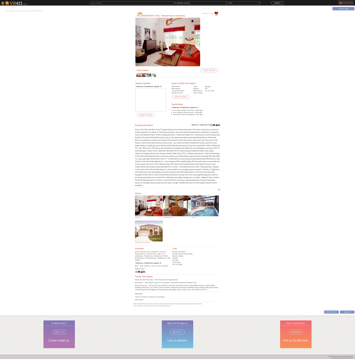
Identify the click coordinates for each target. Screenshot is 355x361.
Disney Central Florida (24, 11)
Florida (17, 11)
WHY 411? (177, 332)
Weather (175, 258)
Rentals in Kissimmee (179, 252)
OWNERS (296, 332)
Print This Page (177, 264)
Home (7, 11)
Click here (208, 86)
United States (12, 11)
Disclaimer (351, 358)
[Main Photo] (149, 206)
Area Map (175, 260)
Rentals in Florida (177, 256)
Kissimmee (32, 11)
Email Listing (176, 262)
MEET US (59, 332)
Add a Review (139, 300)
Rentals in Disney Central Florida (182, 254)
